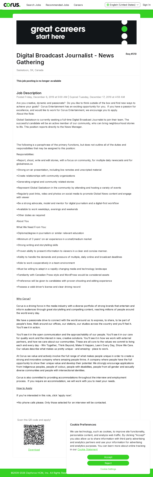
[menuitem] (12, 5)
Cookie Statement (88, 449)
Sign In (147, 4)
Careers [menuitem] (78, 4)
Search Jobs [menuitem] (33, 4)
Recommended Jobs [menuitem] (57, 4)
